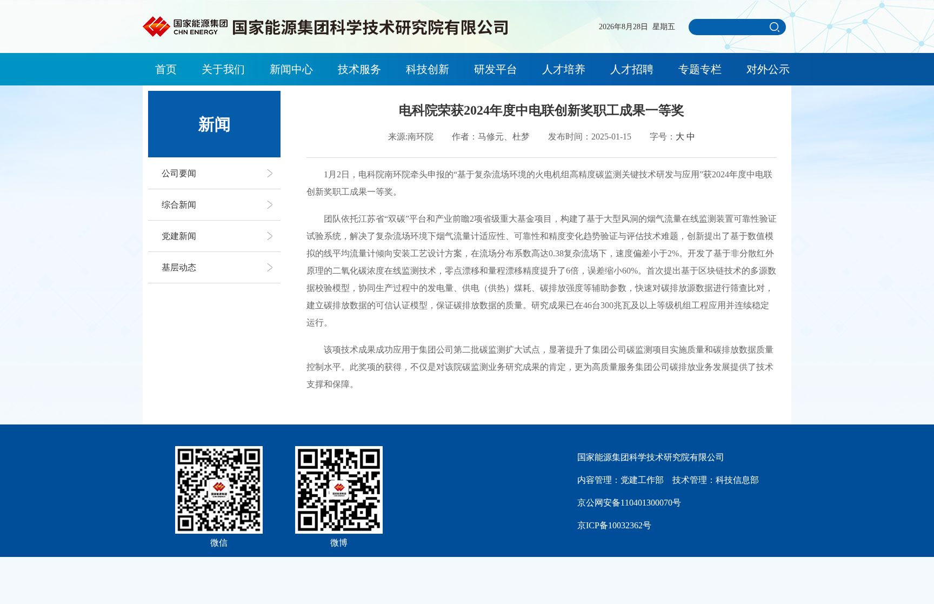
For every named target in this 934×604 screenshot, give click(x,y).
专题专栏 (700, 69)
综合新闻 (179, 204)
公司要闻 (179, 173)
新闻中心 (291, 69)
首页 (166, 69)
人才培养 (563, 69)
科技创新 (427, 69)
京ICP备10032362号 (614, 525)
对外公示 (768, 69)
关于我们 (223, 69)
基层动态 (179, 267)
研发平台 (495, 69)
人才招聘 (631, 69)
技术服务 (359, 69)
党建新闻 (179, 236)
